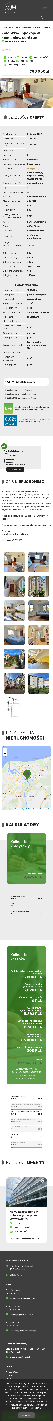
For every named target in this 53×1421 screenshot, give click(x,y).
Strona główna (12, 1372)
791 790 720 (14, 1325)
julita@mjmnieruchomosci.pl (16, 464)
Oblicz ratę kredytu (16, 65)
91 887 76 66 (16, 1275)
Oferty (8, 1379)
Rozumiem (26, 1415)
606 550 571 (15, 1293)
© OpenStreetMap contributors (41, 809)
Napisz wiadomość (15, 469)
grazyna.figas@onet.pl (20, 1357)
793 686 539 (15, 1309)
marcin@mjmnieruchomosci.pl (23, 1314)
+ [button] (5, 749)
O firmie (9, 1375)
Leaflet (17, 809)
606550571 (10, 460)
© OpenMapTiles (26, 809)
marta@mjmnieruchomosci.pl (23, 1330)
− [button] (5, 753)
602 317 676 (14, 1352)
